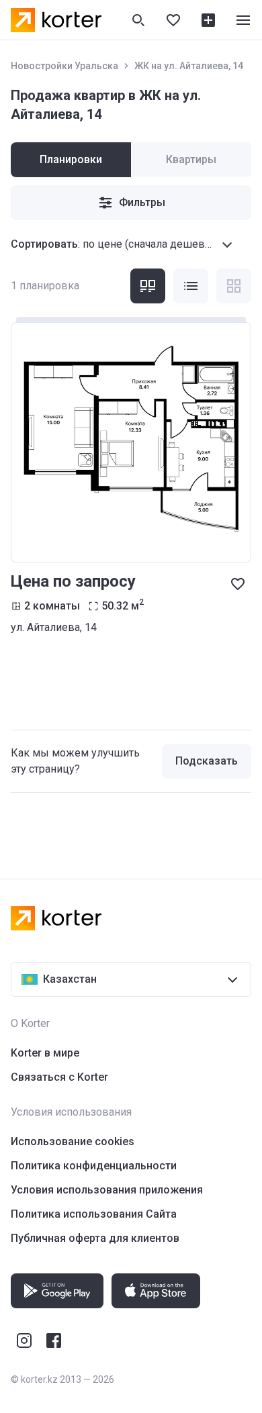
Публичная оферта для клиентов (95, 1238)
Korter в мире (45, 1052)
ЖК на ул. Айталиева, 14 (188, 65)
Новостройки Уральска (64, 65)
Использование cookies (72, 1141)
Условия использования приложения (107, 1189)
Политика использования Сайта (94, 1214)
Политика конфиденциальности (94, 1165)
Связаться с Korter (59, 1077)
